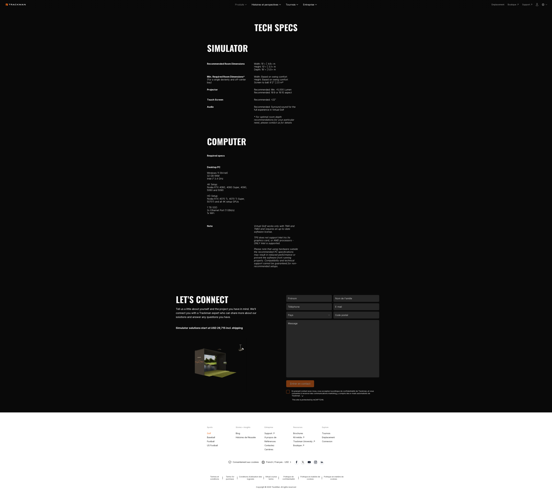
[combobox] (309, 315)
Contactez (269, 445)
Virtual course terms (271, 478)
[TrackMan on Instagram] (316, 462)
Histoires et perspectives (265, 4)
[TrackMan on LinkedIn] (322, 462)
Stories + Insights (243, 427)
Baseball (211, 437)
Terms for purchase (230, 478)
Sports (210, 427)
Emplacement (498, 4)
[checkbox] (288, 391)
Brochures (298, 433)
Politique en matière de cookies (310, 478)
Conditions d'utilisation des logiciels (250, 478)
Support (526, 4)
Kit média (297, 437)
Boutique (512, 4)
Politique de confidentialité (288, 478)
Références (270, 441)
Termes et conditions (214, 478)
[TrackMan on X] (303, 462)
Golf (209, 433)
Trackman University (303, 441)
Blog (238, 433)
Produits (239, 4)
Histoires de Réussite (246, 437)
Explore (325, 427)
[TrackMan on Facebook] (297, 462)
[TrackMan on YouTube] (309, 462)
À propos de (270, 437)
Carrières (268, 449)
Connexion (327, 441)
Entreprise (308, 4)
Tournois (291, 4)
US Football (212, 445)
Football (210, 441)
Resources (297, 427)
